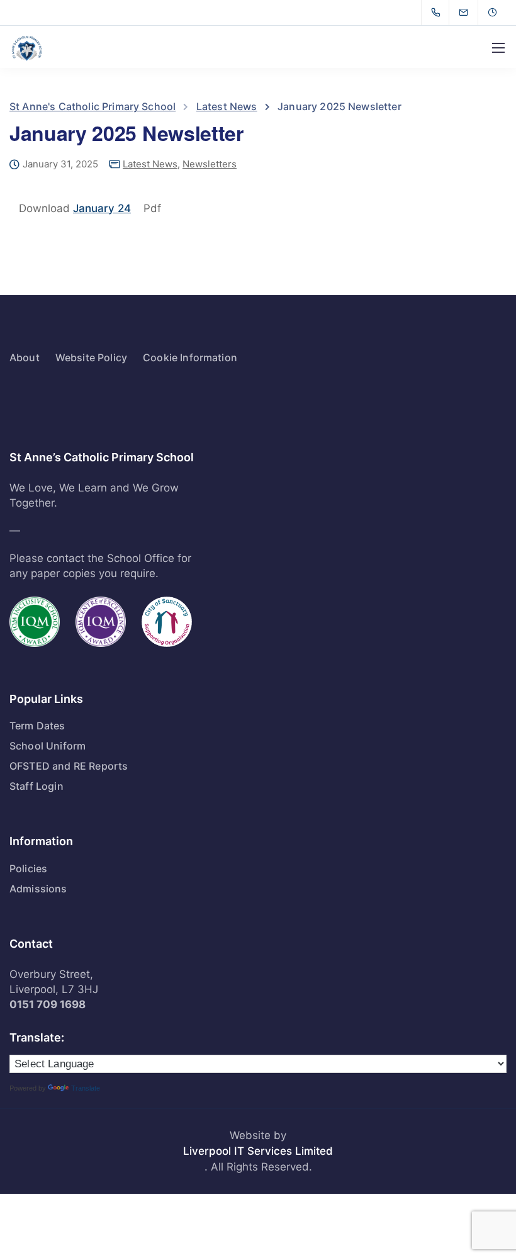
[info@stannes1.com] (471, 13)
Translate (85, 1088)
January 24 (102, 208)
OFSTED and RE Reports (68, 766)
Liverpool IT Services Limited (258, 1151)
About (24, 357)
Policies (28, 868)
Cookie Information (190, 357)
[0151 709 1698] (438, 12)
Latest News (150, 164)
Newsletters (209, 164)
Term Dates (37, 725)
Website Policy (91, 357)
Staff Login (36, 786)
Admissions (38, 888)
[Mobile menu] (498, 48)
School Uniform (47, 745)
